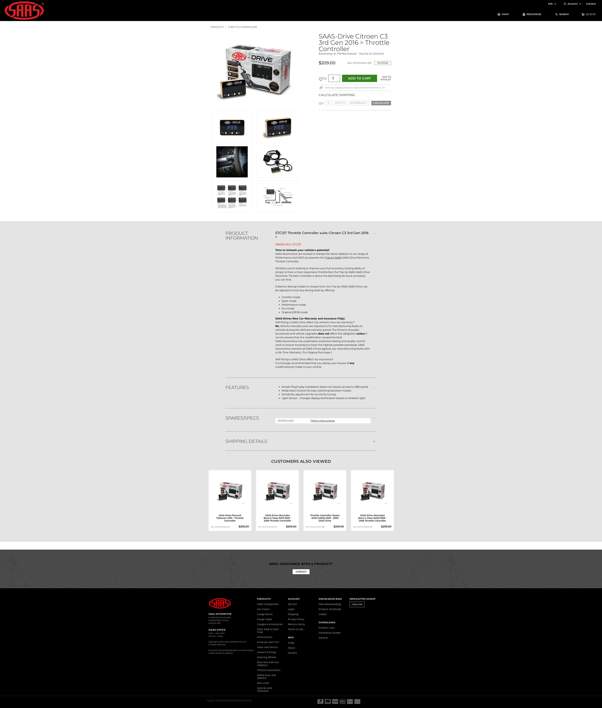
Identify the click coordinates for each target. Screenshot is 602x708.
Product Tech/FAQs (330, 609)
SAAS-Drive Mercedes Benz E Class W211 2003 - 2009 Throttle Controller (277, 518)
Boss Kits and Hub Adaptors (268, 664)
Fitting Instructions (323, 420)
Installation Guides (330, 632)
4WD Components (268, 604)
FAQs (291, 642)
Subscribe (357, 604)
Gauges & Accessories (270, 624)
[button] (385, 78)
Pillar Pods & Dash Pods (268, 631)
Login (291, 609)
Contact (591, 3)
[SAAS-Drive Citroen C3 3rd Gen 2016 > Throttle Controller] (255, 72)
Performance (264, 637)
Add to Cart (359, 78)
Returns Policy (296, 624)
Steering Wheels (266, 657)
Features (237, 387)
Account (573, 3)
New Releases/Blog (330, 604)
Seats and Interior (267, 647)
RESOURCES (534, 14)
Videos (323, 614)
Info (550, 3)
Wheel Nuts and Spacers (266, 676)
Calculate (381, 103)
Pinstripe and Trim (268, 642)
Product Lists (326, 627)
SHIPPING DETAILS (246, 441)
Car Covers (263, 609)
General (323, 637)
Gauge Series (264, 614)
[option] (230, 501)
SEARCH (564, 14)
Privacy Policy (296, 619)
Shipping (293, 614)
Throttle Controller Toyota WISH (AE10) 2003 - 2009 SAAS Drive (325, 518)
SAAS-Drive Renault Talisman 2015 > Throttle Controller (230, 518)
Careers (292, 652)
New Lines (263, 683)
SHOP (505, 14)
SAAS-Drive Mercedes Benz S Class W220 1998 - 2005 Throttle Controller (372, 518)
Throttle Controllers (268, 670)
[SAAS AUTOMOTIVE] (24, 10)
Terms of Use (295, 629)
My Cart (292, 604)
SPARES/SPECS (242, 418)
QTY (322, 79)
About (291, 647)
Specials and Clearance (264, 689)
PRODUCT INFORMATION (241, 236)
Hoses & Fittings (266, 652)
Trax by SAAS (333, 257)
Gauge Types (264, 619)
